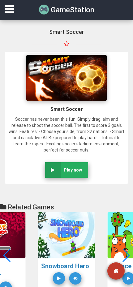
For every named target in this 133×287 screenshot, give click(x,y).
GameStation (71, 10)
